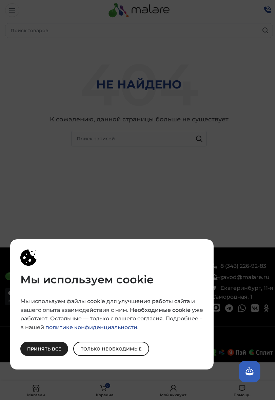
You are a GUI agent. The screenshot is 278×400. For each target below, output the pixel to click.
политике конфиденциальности (91, 327)
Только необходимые (111, 348)
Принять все (44, 348)
